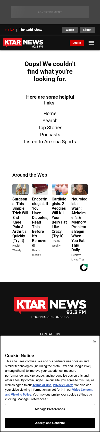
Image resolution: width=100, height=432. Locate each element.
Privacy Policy (63, 385)
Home (50, 113)
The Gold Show (30, 30)
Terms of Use (42, 385)
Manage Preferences (50, 409)
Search (50, 120)
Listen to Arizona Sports (50, 142)
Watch (70, 30)
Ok (94, 341)
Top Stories (50, 127)
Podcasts (50, 135)
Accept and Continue (50, 423)
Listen (87, 30)
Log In (77, 42)
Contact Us (50, 334)
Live (11, 30)
